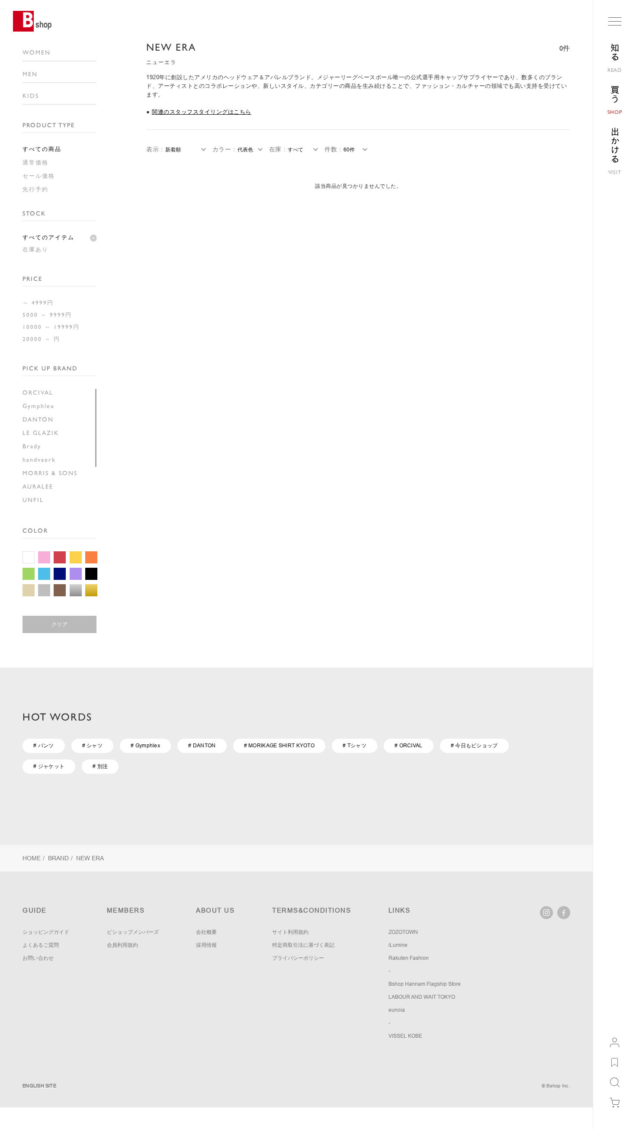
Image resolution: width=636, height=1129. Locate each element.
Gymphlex (38, 405)
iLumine (398, 945)
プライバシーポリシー (298, 958)
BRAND (58, 858)
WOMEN (36, 52)
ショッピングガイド (45, 932)
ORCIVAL (37, 392)
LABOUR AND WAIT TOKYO (422, 997)
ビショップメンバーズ (133, 932)
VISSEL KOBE (405, 1036)
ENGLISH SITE (39, 1085)
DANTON (38, 419)
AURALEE (37, 486)
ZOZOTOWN (403, 932)
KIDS (30, 95)
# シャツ (92, 746)
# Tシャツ (354, 746)
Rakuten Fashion (409, 958)
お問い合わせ (38, 958)
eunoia (397, 1010)
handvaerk (39, 459)
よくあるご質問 (40, 945)
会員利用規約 (122, 945)
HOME (31, 858)
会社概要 (206, 932)
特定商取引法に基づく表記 (303, 945)
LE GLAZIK (40, 432)
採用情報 (206, 945)
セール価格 (38, 176)
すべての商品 (41, 149)
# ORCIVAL (409, 746)
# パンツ (43, 746)
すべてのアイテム (48, 237)
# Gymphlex (145, 746)
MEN (30, 74)
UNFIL (33, 499)
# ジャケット (48, 766)
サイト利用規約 (290, 932)
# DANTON (201, 746)
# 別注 (100, 766)
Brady (31, 446)
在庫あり (35, 249)
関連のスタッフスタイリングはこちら (201, 112)
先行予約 (35, 189)
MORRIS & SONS (49, 473)
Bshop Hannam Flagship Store (425, 984)
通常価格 (35, 162)
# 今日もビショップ (474, 746)
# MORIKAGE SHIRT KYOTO (279, 746)
